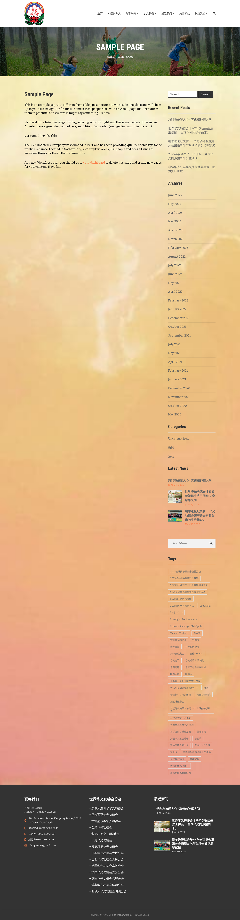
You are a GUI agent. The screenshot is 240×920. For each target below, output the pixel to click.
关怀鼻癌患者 (177, 653)
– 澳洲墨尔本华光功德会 (105, 821)
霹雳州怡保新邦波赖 (180, 772)
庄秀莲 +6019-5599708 (41, 833)
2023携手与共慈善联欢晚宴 (184, 578)
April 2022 (175, 291)
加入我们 (149, 13)
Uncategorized (178, 438)
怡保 (206, 687)
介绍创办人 (114, 13)
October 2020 (177, 406)
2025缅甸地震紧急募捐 (182, 605)
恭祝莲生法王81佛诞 (180, 718)
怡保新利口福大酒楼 (180, 694)
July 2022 (174, 265)
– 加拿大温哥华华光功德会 (106, 808)
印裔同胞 (174, 674)
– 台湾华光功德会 (100, 827)
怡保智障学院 (203, 694)
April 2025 (175, 213)
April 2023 (175, 230)
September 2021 (179, 335)
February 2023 (178, 248)
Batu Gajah (205, 605)
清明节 (197, 738)
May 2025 (174, 204)
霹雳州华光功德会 (179, 766)
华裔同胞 (174, 667)
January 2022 (177, 309)
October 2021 (177, 327)
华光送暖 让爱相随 (194, 660)
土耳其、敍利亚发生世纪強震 (185, 681)
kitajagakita (176, 612)
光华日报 (174, 646)
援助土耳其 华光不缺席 (182, 724)
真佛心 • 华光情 (202, 745)
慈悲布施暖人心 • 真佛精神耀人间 (190, 119)
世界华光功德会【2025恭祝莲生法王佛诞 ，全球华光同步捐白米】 (192, 824)
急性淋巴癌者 (177, 701)
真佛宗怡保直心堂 (179, 745)
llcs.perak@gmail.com (43, 845)
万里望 (197, 633)
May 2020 (174, 414)
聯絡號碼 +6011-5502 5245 (43, 828)
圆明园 (188, 674)
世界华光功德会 (178, 640)
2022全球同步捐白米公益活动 (185, 571)
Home (110, 56)
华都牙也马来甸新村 (195, 667)
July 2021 (174, 344)
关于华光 (131, 13)
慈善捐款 (184, 13)
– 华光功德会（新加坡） (105, 834)
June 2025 (175, 195)
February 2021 (178, 370)
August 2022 (177, 256)
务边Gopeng (196, 653)
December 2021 (179, 318)
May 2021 (174, 353)
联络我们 (200, 13)
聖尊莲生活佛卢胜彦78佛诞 (197, 752)
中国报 (195, 640)
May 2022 (174, 283)
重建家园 (194, 759)
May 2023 (174, 221)
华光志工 (174, 660)
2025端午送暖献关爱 (181, 599)
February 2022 (178, 300)
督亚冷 (173, 752)
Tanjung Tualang (179, 633)
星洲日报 (201, 731)
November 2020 (179, 397)
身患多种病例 (177, 759)
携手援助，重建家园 (180, 731)
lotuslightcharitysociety (183, 619)
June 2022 (175, 274)
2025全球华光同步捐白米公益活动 (187, 592)
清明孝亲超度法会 (179, 738)
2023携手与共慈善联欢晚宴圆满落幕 (189, 585)
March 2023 (176, 239)
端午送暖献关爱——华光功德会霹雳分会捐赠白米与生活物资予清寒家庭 (193, 843)
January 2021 (177, 379)
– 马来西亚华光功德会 (103, 814)
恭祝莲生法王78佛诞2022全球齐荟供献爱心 (190, 710)
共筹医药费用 (192, 646)
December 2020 (179, 388)
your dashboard (94, 162)
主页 (100, 13)
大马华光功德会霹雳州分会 (184, 687)
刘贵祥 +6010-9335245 (41, 839)
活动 (171, 456)
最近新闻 (166, 13)
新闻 (171, 447)
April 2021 (175, 362)
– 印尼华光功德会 (100, 840)
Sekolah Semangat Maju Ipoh (186, 626)
